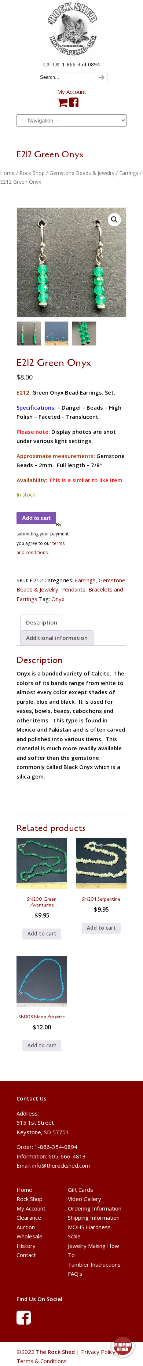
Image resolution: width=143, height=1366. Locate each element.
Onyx (58, 599)
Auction (25, 1227)
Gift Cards (80, 1189)
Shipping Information (94, 1217)
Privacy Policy (98, 1351)
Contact (26, 1255)
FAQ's (75, 1273)
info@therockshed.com (61, 1165)
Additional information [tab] (57, 637)
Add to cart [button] (41, 933)
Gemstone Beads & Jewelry (82, 172)
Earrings (128, 172)
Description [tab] (41, 622)
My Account (71, 91)
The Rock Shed (71, 29)
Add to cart (36, 518)
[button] (114, 219)
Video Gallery (84, 1198)
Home (7, 172)
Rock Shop (32, 172)
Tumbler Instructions (94, 1264)
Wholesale (29, 1236)
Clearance (28, 1217)
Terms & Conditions (41, 1361)
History (26, 1245)
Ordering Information (94, 1208)
